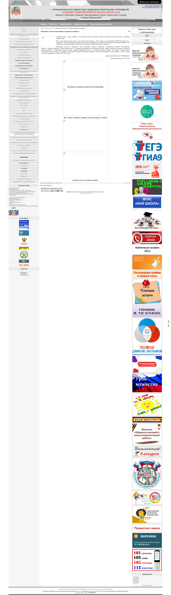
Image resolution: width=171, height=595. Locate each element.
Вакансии (109, 589)
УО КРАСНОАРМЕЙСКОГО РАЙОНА (18, 192)
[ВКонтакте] (52, 190)
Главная (42, 28)
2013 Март (136, 576)
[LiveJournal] (60, 190)
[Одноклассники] (56, 190)
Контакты (104, 589)
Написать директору (96, 589)
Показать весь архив (147, 585)
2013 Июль (136, 582)
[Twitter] (54, 190)
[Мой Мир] (58, 190)
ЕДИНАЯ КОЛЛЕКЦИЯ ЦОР (16, 199)
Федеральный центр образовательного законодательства (23, 205)
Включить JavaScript (75, 589)
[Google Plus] (62, 190)
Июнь (50, 28)
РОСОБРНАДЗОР (13, 189)
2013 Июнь (136, 581)
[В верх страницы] (168, 322)
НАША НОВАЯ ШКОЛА (15, 202)
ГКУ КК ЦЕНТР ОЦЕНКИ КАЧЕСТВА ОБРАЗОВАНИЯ (22, 191)
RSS (21, 21)
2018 (47, 28)
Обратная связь (86, 589)
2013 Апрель (136, 578)
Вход (17, 21)
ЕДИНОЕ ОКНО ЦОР (14, 198)
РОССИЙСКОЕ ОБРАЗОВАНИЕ (17, 197)
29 (53, 28)
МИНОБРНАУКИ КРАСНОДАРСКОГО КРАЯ (20, 190)
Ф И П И (11, 203)
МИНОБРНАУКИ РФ (14, 188)
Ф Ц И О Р (11, 201)
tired (54, 183)
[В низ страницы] (168, 326)
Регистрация (12, 21)
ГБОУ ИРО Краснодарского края (17, 204)
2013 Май (135, 579)
